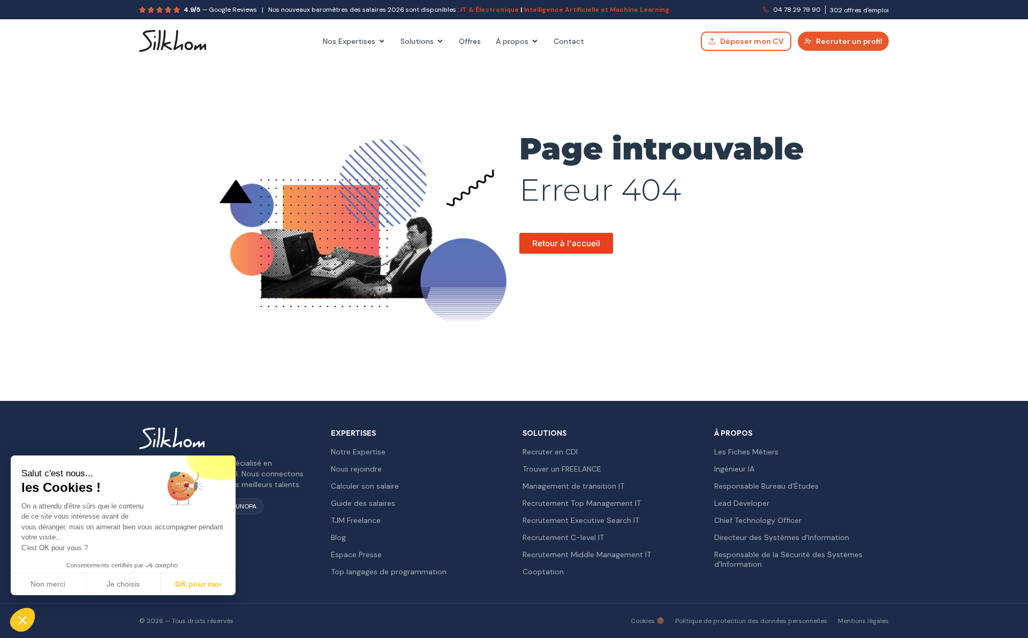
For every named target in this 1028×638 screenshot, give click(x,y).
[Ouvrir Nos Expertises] (382, 41)
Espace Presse (356, 554)
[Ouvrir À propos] (535, 41)
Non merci (48, 584)
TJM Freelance (356, 520)
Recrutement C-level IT (563, 537)
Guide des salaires (363, 503)
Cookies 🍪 (647, 621)
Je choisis (123, 584)
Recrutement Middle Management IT (587, 554)
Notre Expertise (358, 452)
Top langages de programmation (389, 571)
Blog (338, 537)
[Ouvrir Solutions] (440, 41)
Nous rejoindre (356, 469)
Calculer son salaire (365, 486)
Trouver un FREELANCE (562, 469)
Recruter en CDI (550, 452)
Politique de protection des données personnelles (751, 621)
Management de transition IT (573, 486)
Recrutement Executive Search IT (581, 520)
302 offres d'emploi (859, 10)
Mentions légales (863, 621)
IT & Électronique (489, 9)
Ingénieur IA (734, 469)
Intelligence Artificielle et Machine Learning (596, 9)
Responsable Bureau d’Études (766, 486)
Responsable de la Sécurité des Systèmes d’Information (788, 559)
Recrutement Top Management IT (582, 503)
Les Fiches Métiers (746, 452)
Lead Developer (741, 503)
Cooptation (543, 571)
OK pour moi (198, 584)
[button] (22, 620)
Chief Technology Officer (758, 520)
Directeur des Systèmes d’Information (781, 537)
